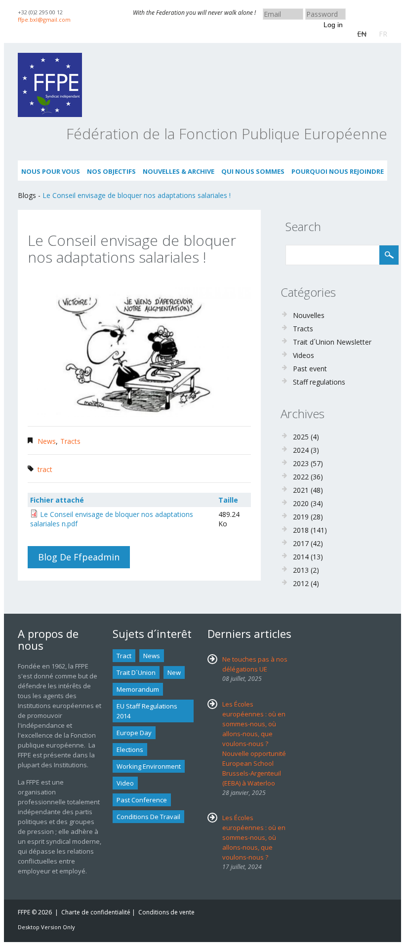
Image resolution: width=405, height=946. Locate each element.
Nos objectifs (111, 171)
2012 (301, 583)
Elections (130, 749)
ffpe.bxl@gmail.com (44, 19)
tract (45, 469)
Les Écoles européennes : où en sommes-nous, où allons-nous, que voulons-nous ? (253, 837)
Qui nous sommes (252, 171)
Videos (303, 355)
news (151, 655)
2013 (301, 570)
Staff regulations (319, 382)
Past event (310, 368)
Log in (333, 25)
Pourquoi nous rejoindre (337, 171)
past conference (142, 799)
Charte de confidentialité (95, 912)
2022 (301, 476)
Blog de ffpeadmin (79, 557)
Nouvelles (308, 315)
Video (125, 783)
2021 (301, 490)
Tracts (70, 441)
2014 (301, 556)
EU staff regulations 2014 (147, 711)
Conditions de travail (148, 816)
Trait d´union (136, 672)
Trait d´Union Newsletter (332, 342)
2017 (301, 543)
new (174, 672)
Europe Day (134, 732)
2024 (301, 450)
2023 (301, 463)
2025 (301, 436)
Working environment (149, 766)
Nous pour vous (50, 171)
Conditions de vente (166, 912)
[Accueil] (50, 57)
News (47, 441)
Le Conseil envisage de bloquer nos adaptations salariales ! (136, 195)
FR (383, 34)
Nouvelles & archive (178, 171)
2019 (301, 516)
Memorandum (138, 689)
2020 (301, 503)
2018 (301, 530)
